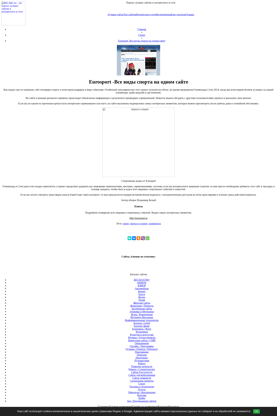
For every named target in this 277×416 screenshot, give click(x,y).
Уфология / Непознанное (141, 392)
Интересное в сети (146, 14)
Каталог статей (142, 323)
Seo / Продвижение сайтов (141, 401)
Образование (142, 343)
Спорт (141, 383)
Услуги (142, 389)
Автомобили (142, 288)
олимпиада (155, 223)
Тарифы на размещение (145, 406)
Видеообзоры (163, 14)
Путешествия (141, 360)
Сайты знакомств (141, 378)
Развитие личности (141, 366)
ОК (256, 411)
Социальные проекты (142, 380)
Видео (141, 297)
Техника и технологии (141, 386)
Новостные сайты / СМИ (141, 340)
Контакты (173, 406)
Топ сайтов (130, 14)
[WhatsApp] (147, 238)
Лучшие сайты (116, 14)
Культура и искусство (142, 334)
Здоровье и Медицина (142, 311)
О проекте (103, 406)
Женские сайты (141, 303)
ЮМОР (142, 285)
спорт (126, 223)
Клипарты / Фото (141, 329)
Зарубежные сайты (141, 308)
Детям (141, 300)
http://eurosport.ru (138, 218)
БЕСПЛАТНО (142, 279)
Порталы (142, 354)
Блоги (141, 294)
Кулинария (142, 331)
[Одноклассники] (138, 238)
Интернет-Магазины (141, 317)
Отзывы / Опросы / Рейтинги (142, 349)
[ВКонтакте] (134, 238)
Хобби (141, 398)
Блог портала (178, 14)
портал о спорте (138, 223)
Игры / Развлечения (142, 314)
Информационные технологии (142, 320)
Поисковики (142, 352)
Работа (141, 363)
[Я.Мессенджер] (129, 238)
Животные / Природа (141, 305)
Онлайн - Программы (142, 346)
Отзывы (189, 14)
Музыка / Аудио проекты (141, 337)
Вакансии (163, 406)
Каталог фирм (141, 326)
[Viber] (143, 238)
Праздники (142, 357)
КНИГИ (141, 282)
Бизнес (142, 291)
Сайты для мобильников (141, 375)
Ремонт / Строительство (142, 369)
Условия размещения (120, 406)
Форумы (141, 395)
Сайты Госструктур (141, 372)
